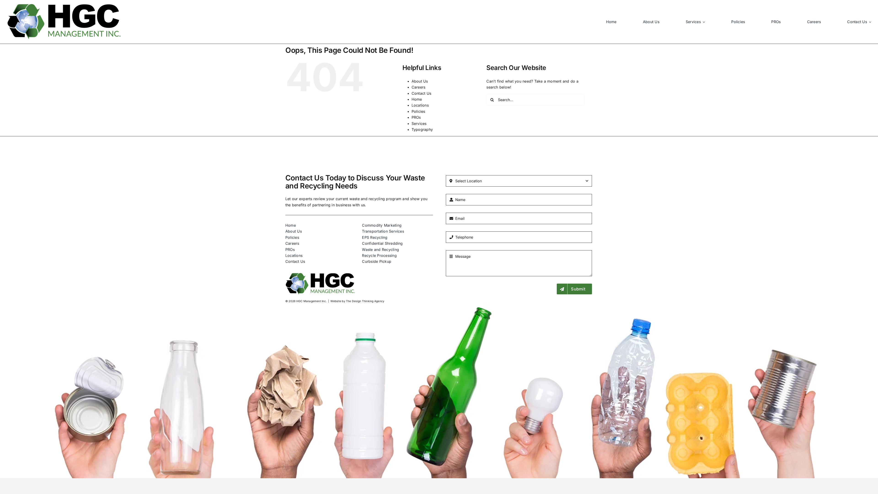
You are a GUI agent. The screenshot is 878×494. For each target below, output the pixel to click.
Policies (418, 111)
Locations (420, 105)
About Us (420, 81)
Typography (422, 129)
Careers (419, 87)
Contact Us (421, 93)
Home (417, 99)
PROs (416, 117)
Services (419, 123)
